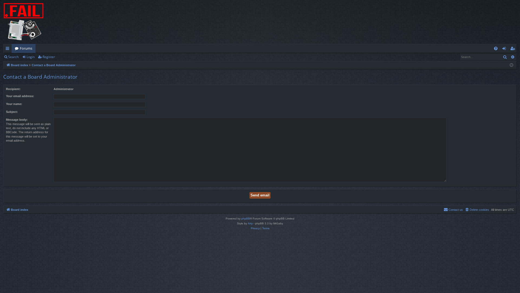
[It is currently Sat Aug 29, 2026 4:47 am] (511, 65)
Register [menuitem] (514, 49)
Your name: (14, 104)
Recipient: (13, 89)
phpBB (245, 218)
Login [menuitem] (505, 49)
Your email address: (20, 96)
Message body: (17, 119)
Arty (250, 223)
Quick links (8, 49)
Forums (26, 48)
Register (49, 57)
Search (13, 57)
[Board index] (23, 22)
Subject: (12, 111)
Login (31, 57)
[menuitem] (496, 48)
